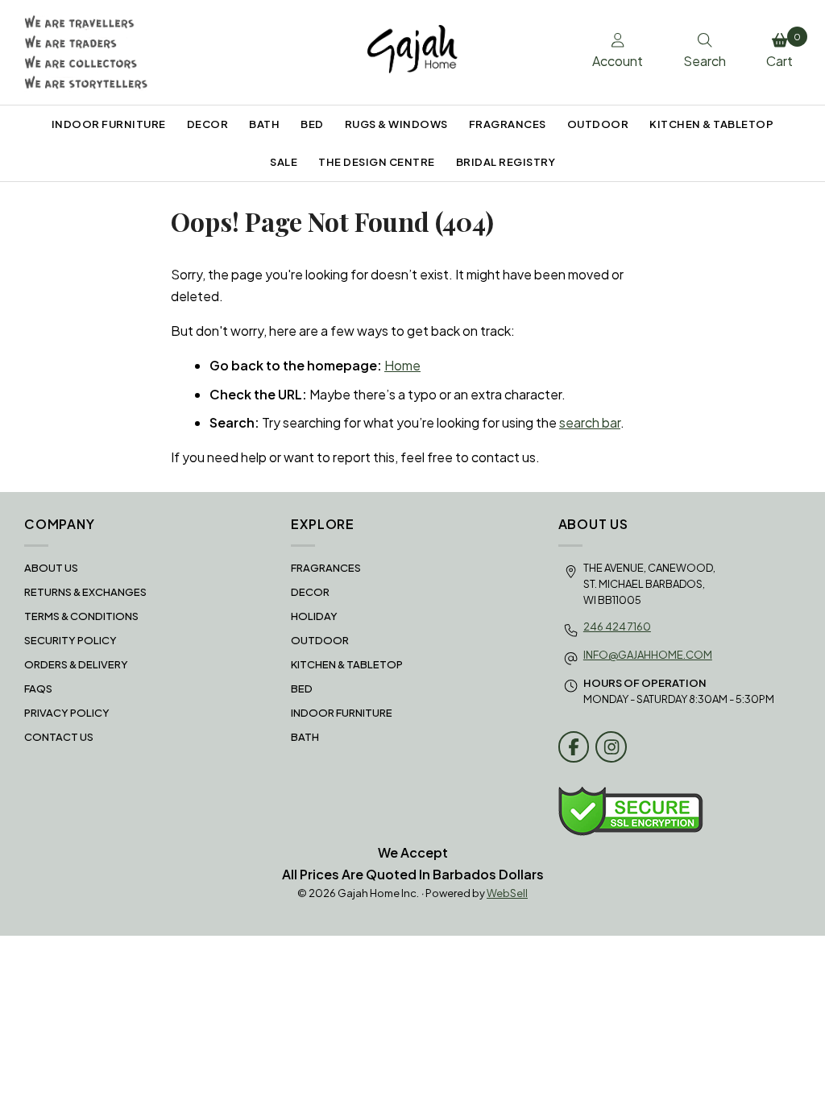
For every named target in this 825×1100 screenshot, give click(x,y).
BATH (264, 124)
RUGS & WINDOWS (396, 124)
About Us (51, 567)
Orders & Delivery (76, 664)
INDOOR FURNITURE (109, 124)
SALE (283, 161)
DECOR (208, 124)
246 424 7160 (617, 626)
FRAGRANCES (507, 124)
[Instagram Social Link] (611, 747)
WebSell (507, 893)
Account (617, 60)
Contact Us (58, 736)
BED (312, 124)
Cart (783, 50)
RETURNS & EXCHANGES (85, 591)
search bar (589, 422)
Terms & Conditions (81, 616)
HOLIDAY (314, 616)
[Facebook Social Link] (574, 747)
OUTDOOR (598, 124)
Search (704, 60)
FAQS (38, 688)
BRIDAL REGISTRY (506, 161)
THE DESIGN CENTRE (376, 161)
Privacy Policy (67, 712)
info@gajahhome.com (647, 654)
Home (402, 365)
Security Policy (70, 640)
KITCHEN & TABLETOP (711, 124)
